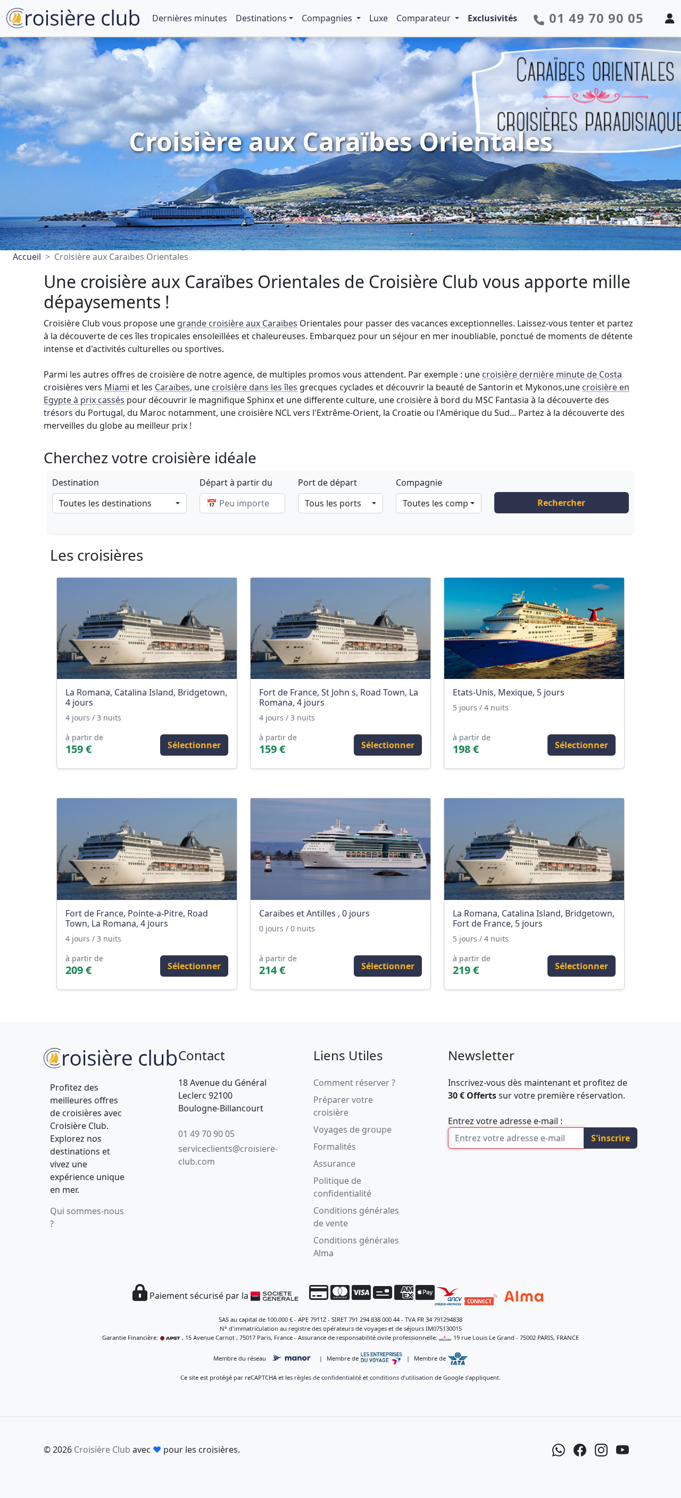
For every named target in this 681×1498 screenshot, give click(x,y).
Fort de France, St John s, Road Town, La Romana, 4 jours (338, 697)
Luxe (378, 18)
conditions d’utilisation (401, 1377)
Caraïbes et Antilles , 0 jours (314, 913)
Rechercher (561, 503)
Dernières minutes (189, 18)
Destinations (261, 18)
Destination (75, 482)
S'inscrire (610, 1138)
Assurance (334, 1163)
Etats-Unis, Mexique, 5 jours (508, 692)
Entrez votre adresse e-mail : (505, 1121)
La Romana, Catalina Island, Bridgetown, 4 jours (146, 697)
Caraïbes (172, 387)
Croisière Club (102, 1449)
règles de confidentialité (327, 1377)
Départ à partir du (236, 482)
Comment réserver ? (354, 1082)
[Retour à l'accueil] (110, 1057)
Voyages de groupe (352, 1129)
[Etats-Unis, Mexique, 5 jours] (534, 628)
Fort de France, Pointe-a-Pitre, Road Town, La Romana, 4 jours (136, 918)
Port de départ (327, 482)
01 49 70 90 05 (206, 1134)
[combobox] (119, 503)
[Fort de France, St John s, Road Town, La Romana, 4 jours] (340, 628)
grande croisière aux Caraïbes (237, 323)
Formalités (334, 1146)
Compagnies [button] (328, 18)
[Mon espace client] (670, 18)
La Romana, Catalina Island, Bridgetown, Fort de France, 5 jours (533, 918)
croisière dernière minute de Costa (552, 374)
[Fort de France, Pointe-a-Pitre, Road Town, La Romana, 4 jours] (147, 848)
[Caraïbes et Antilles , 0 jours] (340, 848)
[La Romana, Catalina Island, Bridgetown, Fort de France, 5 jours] (534, 848)
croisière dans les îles (254, 387)
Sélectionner (194, 745)
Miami (116, 387)
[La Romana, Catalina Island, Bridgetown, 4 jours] (147, 628)
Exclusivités (492, 18)
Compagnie (419, 482)
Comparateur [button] (424, 18)
